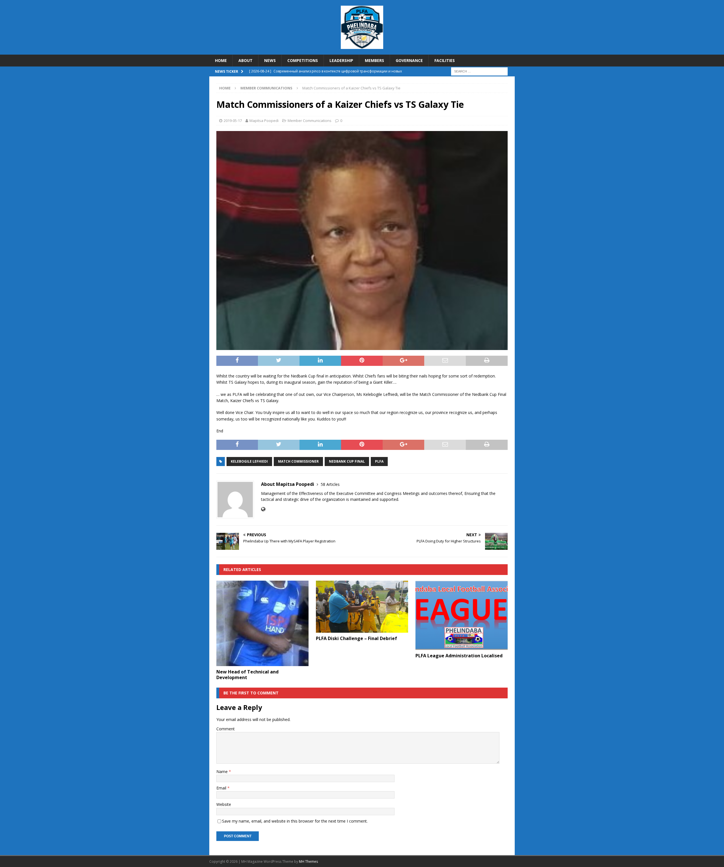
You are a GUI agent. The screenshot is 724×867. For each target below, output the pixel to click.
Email (221, 788)
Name (222, 771)
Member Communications (309, 120)
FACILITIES (444, 60)
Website (223, 804)
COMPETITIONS (302, 60)
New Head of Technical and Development (247, 675)
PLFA (379, 461)
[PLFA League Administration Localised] (461, 615)
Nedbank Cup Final (347, 461)
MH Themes (308, 861)
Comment (225, 728)
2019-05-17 (233, 120)
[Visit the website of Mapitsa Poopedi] (263, 509)
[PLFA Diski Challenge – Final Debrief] (362, 606)
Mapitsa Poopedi (264, 120)
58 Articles (330, 484)
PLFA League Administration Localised (459, 656)
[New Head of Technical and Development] (262, 623)
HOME (221, 60)
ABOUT (245, 60)
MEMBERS (374, 60)
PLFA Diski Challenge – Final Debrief (356, 638)
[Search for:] (479, 71)
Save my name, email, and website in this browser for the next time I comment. (295, 821)
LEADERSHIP (341, 60)
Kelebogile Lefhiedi (249, 461)
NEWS (270, 60)
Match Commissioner (298, 461)
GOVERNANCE (409, 60)
